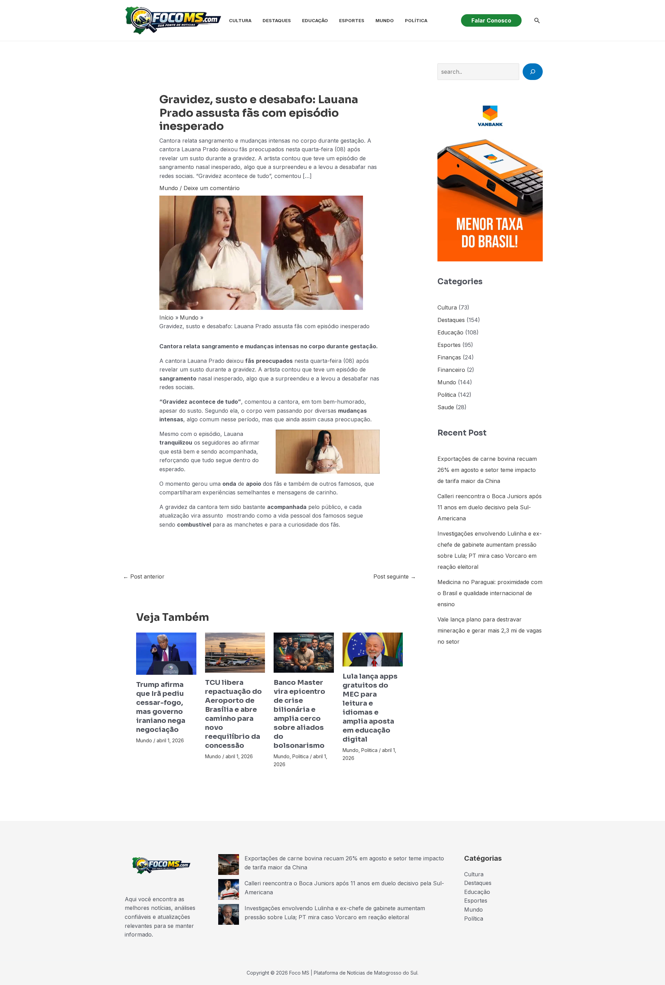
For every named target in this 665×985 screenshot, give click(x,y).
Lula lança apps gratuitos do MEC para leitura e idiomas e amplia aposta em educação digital (370, 708)
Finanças (449, 357)
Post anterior (144, 576)
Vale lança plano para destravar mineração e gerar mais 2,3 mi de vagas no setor (489, 630)
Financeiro (451, 369)
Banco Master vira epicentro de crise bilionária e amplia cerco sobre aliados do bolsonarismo (299, 714)
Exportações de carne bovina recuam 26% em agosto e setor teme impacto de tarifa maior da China (487, 469)
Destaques (277, 20)
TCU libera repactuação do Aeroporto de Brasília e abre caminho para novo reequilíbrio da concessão (233, 714)
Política (416, 20)
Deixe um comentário (212, 188)
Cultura (240, 20)
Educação (315, 20)
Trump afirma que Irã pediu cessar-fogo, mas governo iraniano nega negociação (160, 707)
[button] (491, 20)
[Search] (533, 71)
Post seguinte (394, 576)
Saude (445, 407)
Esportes (351, 20)
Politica (300, 756)
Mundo (384, 20)
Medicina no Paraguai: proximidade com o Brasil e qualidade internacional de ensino (489, 593)
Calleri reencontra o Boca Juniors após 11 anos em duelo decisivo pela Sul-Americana (489, 507)
